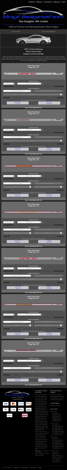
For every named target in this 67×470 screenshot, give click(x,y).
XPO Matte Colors (55, 453)
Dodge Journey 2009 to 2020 (41, 424)
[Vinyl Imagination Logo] (33, 12)
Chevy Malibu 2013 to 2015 (40, 401)
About (56, 2)
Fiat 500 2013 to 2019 (39, 429)
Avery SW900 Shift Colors (57, 434)
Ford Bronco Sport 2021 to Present (42, 433)
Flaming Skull (57, 398)
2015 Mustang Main (48, 31)
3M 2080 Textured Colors (57, 419)
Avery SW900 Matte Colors (57, 428)
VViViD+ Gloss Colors (56, 458)
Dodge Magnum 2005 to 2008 (41, 426)
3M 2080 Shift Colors (56, 421)
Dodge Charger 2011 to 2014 (40, 418)
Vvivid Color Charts (54, 450)
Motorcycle (55, 405)
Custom (55, 394)
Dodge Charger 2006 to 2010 (41, 416)
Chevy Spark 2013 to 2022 (40, 406)
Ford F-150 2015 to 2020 (40, 434)
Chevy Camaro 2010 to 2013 (41, 394)
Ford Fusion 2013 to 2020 (40, 438)
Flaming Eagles (57, 396)
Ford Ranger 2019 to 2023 (40, 443)
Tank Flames (56, 399)
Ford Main (16, 31)
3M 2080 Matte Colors (56, 416)
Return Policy (33, 467)
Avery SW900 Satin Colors (57, 429)
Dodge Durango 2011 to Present (41, 421)
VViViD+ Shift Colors (56, 461)
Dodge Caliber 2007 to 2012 (40, 409)
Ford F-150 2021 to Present (40, 436)
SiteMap (39, 467)
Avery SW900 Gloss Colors (57, 426)
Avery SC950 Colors (56, 425)
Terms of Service (25, 467)
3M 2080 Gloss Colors (56, 414)
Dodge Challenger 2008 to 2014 (41, 413)
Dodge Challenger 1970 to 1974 (41, 411)
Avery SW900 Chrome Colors (58, 433)
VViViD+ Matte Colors (56, 460)
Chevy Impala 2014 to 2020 (40, 399)
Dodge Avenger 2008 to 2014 (41, 408)
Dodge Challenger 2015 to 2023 (41, 414)
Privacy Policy (16, 467)
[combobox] (8, 84)
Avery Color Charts (54, 423)
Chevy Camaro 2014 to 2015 (40, 396)
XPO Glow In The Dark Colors (58, 457)
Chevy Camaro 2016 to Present (41, 398)
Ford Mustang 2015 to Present (41, 441)
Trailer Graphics (54, 403)
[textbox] (8, 84)
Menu (39, 2)
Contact (47, 2)
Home (31, 2)
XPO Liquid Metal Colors (57, 455)
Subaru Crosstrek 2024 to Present (42, 453)
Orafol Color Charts (54, 437)
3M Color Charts (53, 411)
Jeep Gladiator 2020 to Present (41, 446)
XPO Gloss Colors (55, 452)
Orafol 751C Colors (55, 438)
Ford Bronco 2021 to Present (41, 431)
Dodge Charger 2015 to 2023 (41, 419)
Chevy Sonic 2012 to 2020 (40, 404)
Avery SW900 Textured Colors (58, 431)
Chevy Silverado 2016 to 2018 (41, 403)
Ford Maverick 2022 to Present (41, 439)
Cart (64, 2)
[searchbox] (47, 91)
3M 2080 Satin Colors (56, 417)
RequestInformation (49, 102)
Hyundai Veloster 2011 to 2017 (41, 444)
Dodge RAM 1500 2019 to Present (42, 428)
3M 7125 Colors (55, 413)
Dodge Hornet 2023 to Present (41, 423)
